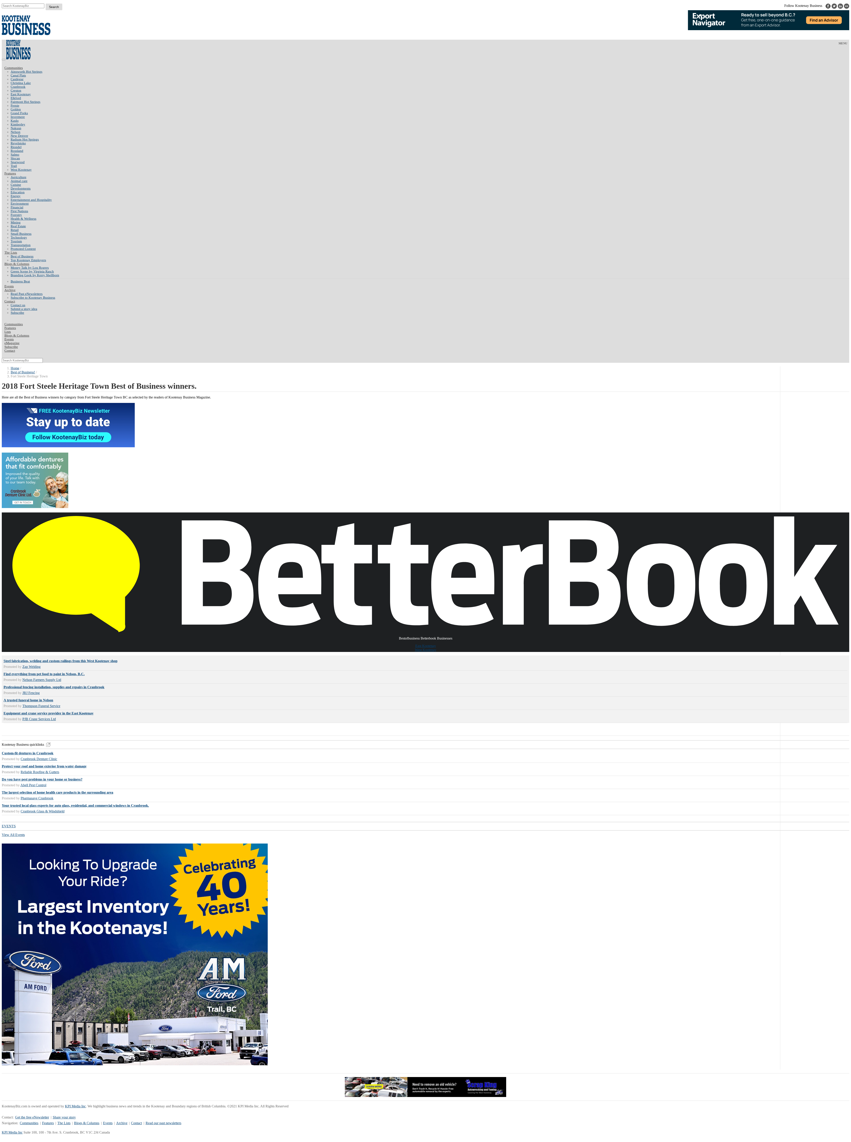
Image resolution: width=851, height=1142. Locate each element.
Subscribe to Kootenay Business (33, 297)
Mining (16, 222)
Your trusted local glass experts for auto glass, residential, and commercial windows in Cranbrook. (75, 805)
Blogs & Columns (16, 264)
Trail (14, 166)
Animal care (19, 181)
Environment (20, 203)
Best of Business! (23, 372)
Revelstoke (18, 143)
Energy (16, 196)
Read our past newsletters (163, 1123)
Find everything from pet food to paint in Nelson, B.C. (44, 674)
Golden (16, 109)
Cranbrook (18, 86)
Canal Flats (18, 75)
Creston (16, 90)
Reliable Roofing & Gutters (40, 772)
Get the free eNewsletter (32, 1117)
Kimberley (18, 124)
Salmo (15, 154)
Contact (9, 301)
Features (10, 173)
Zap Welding (31, 667)
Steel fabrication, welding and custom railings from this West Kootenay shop (60, 661)
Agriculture (18, 177)
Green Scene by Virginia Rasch (32, 271)
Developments (21, 188)
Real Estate (18, 226)
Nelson (15, 132)
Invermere (18, 117)
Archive (10, 290)
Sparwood (18, 162)
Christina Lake (21, 83)
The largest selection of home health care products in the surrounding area (57, 792)
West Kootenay (21, 169)
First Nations (19, 211)
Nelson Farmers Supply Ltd (41, 680)
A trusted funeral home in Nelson (28, 700)
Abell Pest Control (33, 785)
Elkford (16, 98)
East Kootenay (21, 94)
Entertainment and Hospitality (31, 200)
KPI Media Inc (75, 1106)
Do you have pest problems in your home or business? (42, 779)
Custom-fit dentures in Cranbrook (27, 753)
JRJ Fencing (31, 693)
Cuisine (16, 184)
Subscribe (17, 312)
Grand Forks (19, 113)
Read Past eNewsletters (27, 294)
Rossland (17, 151)
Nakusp (16, 128)
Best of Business (22, 256)
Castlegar (17, 79)
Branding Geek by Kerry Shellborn (35, 275)
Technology (19, 237)
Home (15, 368)
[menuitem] (430, 72)
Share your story (64, 1117)
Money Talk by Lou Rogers (30, 267)
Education (18, 192)
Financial (17, 207)
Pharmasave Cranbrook (37, 798)
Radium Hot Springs (25, 139)
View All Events (13, 835)
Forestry (16, 215)
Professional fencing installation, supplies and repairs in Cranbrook (54, 687)
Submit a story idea (24, 309)
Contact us (18, 305)
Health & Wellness (23, 218)
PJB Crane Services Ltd (39, 719)
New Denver (19, 135)
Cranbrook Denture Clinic (39, 759)
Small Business (21, 233)
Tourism (16, 241)
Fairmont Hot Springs (25, 102)
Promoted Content (23, 249)
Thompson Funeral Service (41, 706)
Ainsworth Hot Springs (26, 71)
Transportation (21, 245)
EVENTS (9, 826)
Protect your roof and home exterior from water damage (44, 766)
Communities (13, 68)
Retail (15, 230)
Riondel (16, 147)
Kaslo (15, 120)
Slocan (15, 158)
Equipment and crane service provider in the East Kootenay (49, 713)
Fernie (15, 105)
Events (108, 1123)
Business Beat (20, 281)
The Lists (10, 252)
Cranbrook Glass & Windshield (42, 811)
